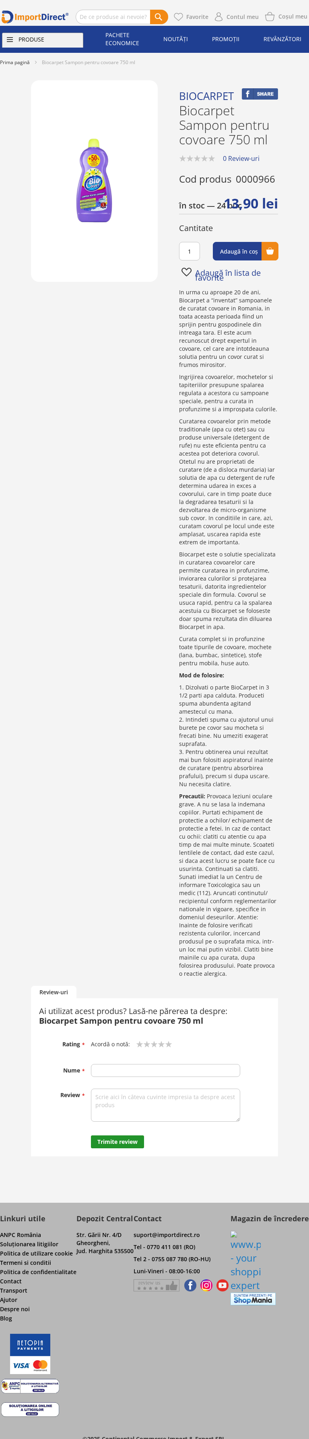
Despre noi (15, 1309)
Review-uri (53, 992)
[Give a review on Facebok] (156, 1285)
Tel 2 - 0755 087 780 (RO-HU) (172, 1259)
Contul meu (243, 17)
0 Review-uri (241, 158)
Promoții (225, 39)
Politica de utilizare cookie (36, 1253)
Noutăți (175, 39)
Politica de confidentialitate (38, 1272)
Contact (11, 1281)
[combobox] (122, 17)
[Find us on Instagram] (206, 1285)
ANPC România (20, 1235)
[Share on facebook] (260, 97)
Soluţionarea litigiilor (29, 1244)
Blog (6, 1318)
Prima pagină (15, 62)
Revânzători (282, 39)
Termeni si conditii (25, 1262)
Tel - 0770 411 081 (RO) (164, 1247)
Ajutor (8, 1300)
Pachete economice (122, 39)
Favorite (197, 17)
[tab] (53, 992)
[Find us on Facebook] (188, 1285)
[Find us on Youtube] (222, 1285)
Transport (13, 1290)
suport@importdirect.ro (167, 1235)
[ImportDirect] (35, 17)
